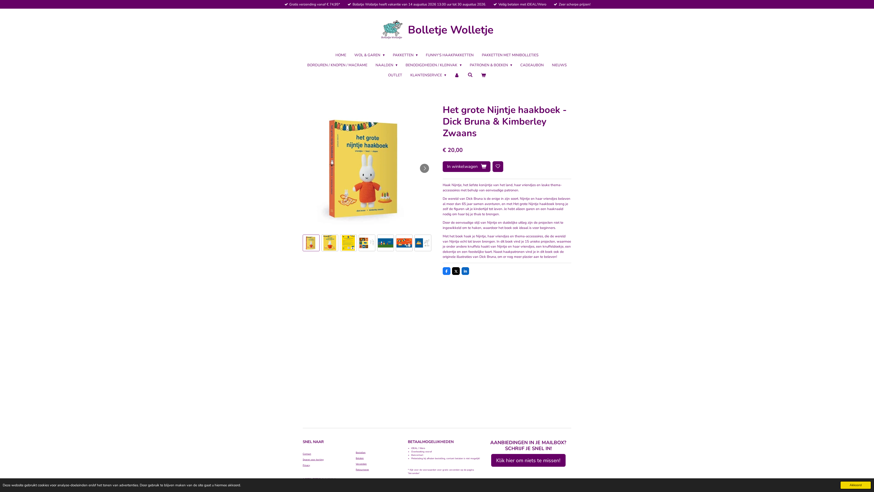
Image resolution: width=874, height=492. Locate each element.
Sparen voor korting (313, 459)
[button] (311, 243)
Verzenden (361, 464)
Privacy (306, 465)
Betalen (360, 458)
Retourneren (362, 469)
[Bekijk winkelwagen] (483, 75)
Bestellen (361, 452)
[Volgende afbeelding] (424, 168)
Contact (307, 454)
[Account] (456, 75)
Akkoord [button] (856, 485)
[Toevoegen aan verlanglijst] (498, 166)
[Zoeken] (470, 75)
